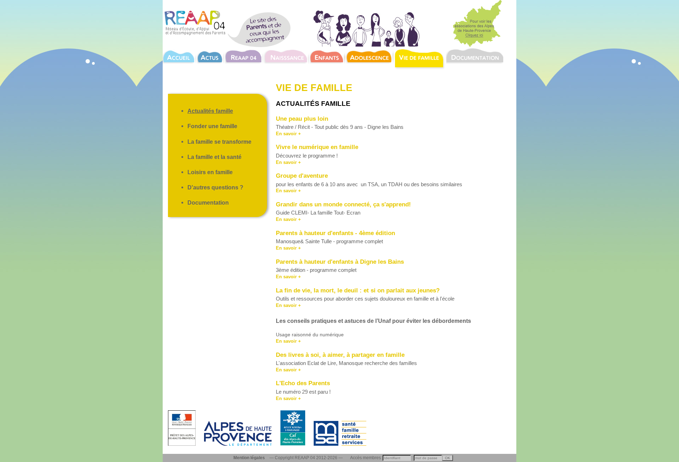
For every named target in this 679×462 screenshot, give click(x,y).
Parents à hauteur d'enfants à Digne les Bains (340, 261)
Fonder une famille (212, 126)
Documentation (208, 202)
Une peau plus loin (303, 118)
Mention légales (249, 457)
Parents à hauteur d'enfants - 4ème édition (335, 232)
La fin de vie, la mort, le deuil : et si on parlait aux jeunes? (358, 290)
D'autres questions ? (215, 187)
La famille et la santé (214, 157)
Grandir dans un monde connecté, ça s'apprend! (343, 204)
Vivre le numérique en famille (317, 146)
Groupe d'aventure (302, 175)
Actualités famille (210, 111)
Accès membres (365, 457)
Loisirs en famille (210, 172)
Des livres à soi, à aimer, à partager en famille (340, 354)
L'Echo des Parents (303, 383)
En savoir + (288, 133)
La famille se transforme (219, 141)
